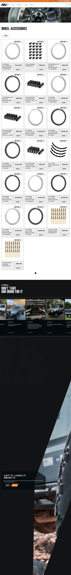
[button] (19, 5)
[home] (5, 4)
